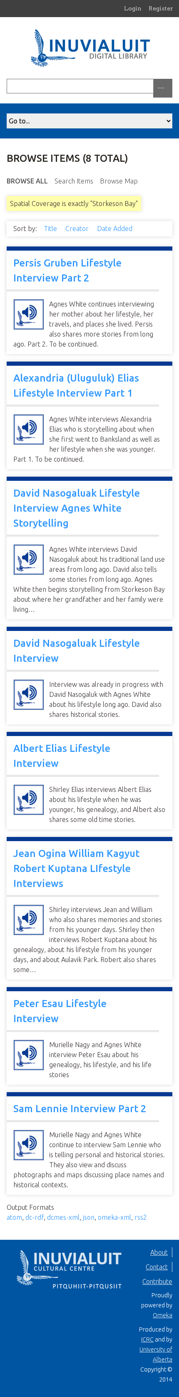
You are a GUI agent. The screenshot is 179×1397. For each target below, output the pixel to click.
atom (14, 1217)
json (88, 1217)
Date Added (115, 228)
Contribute (157, 1281)
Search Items (74, 181)
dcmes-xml (63, 1217)
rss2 (140, 1217)
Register (161, 8)
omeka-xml (114, 1217)
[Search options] (162, 88)
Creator (77, 228)
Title (51, 228)
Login (133, 8)
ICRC (147, 1339)
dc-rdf (34, 1217)
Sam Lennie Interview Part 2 (80, 1108)
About (159, 1252)
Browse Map (119, 181)
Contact (157, 1267)
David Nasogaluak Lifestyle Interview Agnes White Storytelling (76, 508)
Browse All (27, 181)
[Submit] (170, 86)
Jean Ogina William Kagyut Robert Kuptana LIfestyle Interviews (76, 868)
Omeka (162, 1315)
